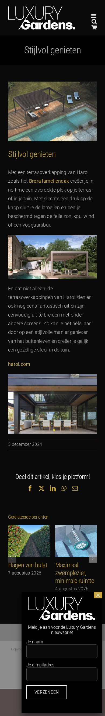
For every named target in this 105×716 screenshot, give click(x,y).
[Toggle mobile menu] (94, 16)
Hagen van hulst (27, 565)
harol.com (19, 364)
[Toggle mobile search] (94, 21)
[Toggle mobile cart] (94, 27)
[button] (12, 558)
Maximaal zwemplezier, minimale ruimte (74, 573)
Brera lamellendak (49, 181)
